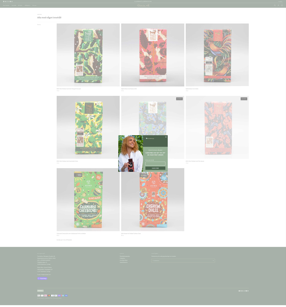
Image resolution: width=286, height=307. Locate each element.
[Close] (166, 137)
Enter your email (149, 160)
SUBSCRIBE (155, 168)
